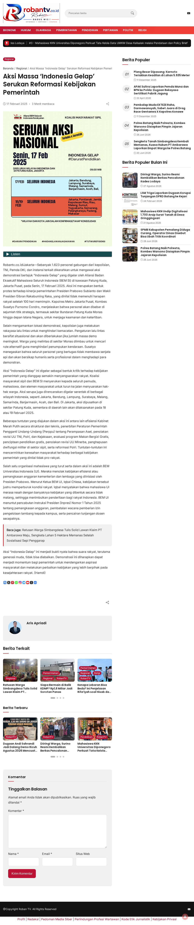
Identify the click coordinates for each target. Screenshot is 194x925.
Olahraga (43, 30)
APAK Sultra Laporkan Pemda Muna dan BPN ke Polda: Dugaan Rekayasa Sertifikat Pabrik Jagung (161, 90)
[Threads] (31, 582)
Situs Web (83, 854)
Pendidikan (90, 30)
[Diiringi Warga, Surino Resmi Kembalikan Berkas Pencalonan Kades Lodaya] (57, 737)
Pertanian (110, 30)
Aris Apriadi (36, 623)
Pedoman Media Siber (56, 919)
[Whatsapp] (16, 582)
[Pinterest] (12, 582)
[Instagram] (20, 582)
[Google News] (35, 582)
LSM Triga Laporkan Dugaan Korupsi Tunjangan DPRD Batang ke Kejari (166, 194)
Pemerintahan (66, 30)
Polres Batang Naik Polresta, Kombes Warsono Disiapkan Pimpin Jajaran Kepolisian (159, 126)
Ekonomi (9, 30)
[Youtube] (27, 582)
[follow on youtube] (188, 13)
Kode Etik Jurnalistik (135, 919)
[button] (53, 698)
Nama (13, 854)
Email (47, 854)
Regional (9, 59)
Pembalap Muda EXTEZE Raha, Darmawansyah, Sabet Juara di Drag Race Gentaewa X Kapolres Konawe (159, 108)
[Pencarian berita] (132, 13)
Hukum (26, 30)
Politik (128, 30)
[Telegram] (23, 582)
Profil (21, 919)
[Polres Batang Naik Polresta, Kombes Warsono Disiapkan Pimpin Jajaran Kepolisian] (130, 259)
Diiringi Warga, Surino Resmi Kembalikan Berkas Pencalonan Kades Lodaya (55, 749)
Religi (142, 30)
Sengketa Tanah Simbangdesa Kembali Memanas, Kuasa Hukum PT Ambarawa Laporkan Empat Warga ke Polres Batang (162, 144)
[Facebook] (4, 582)
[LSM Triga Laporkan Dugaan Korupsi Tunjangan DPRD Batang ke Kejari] (130, 203)
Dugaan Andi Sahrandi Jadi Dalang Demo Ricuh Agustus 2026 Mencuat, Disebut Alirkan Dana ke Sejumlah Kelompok (20, 750)
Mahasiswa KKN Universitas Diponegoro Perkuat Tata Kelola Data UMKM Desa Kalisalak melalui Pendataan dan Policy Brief (89, 43)
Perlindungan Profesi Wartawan (97, 919)
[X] (8, 582)
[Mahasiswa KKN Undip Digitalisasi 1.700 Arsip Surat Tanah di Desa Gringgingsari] (130, 222)
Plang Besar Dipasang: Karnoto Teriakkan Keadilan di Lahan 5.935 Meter (162, 73)
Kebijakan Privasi (165, 919)
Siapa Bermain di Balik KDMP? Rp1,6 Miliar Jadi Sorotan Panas (56, 688)
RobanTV (61, 678)
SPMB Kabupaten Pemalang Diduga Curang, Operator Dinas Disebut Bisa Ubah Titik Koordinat (165, 233)
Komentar (16, 811)
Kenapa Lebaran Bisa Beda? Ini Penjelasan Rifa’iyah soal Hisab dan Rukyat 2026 (94, 690)
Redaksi (33, 919)
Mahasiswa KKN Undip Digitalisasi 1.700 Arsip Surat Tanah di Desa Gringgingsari (164, 214)
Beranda (8, 68)
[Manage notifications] (185, 917)
